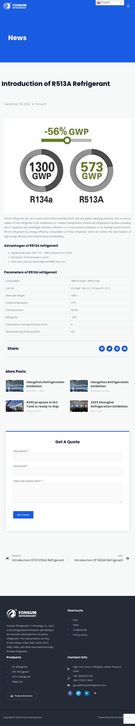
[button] (102, 349)
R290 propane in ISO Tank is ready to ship (43, 404)
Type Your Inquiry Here (27, 481)
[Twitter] (78, 693)
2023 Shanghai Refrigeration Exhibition (109, 404)
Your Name (20, 451)
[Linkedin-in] (86, 693)
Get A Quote (23, 514)
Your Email (20, 466)
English (105, 2)
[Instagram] (95, 693)
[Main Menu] (128, 6)
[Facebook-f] (70, 693)
